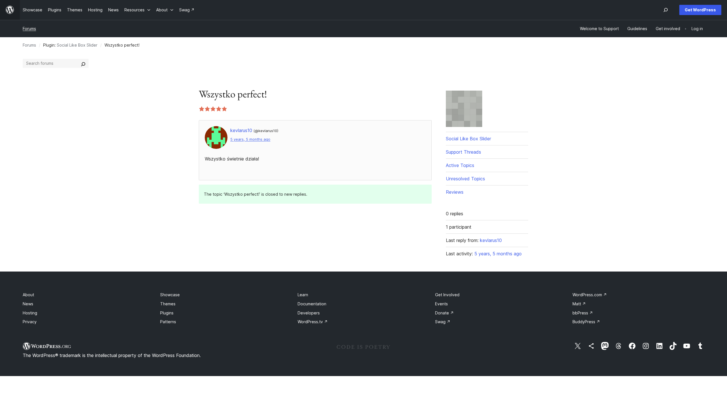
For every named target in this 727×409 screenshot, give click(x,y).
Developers (309, 312)
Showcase (170, 294)
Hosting (30, 312)
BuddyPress (586, 321)
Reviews (454, 192)
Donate (444, 312)
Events (441, 303)
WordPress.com (590, 294)
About (28, 294)
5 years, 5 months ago (250, 139)
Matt (579, 303)
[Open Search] (666, 10)
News (28, 303)
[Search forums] (83, 63)
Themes (168, 303)
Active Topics (460, 165)
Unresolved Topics (465, 178)
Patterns (168, 321)
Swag (442, 321)
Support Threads (463, 152)
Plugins (167, 312)
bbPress (583, 312)
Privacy (30, 321)
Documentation (312, 303)
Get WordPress (700, 9)
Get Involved (447, 294)
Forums (29, 28)
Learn (303, 294)
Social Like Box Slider (77, 45)
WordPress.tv (313, 321)
